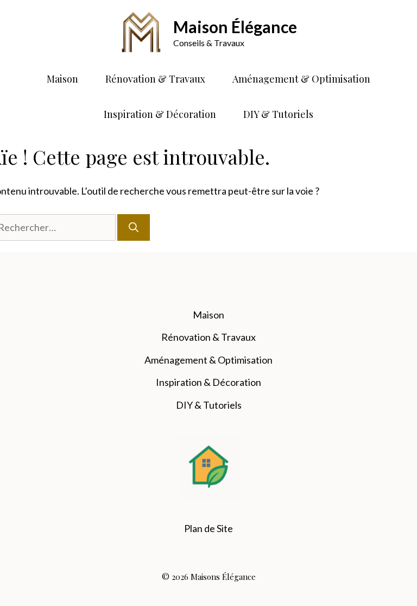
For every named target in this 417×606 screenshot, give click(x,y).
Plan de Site (208, 528)
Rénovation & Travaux (155, 78)
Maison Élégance (235, 26)
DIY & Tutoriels (278, 114)
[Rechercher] (133, 227)
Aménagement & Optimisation (301, 78)
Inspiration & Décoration (160, 114)
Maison (62, 78)
